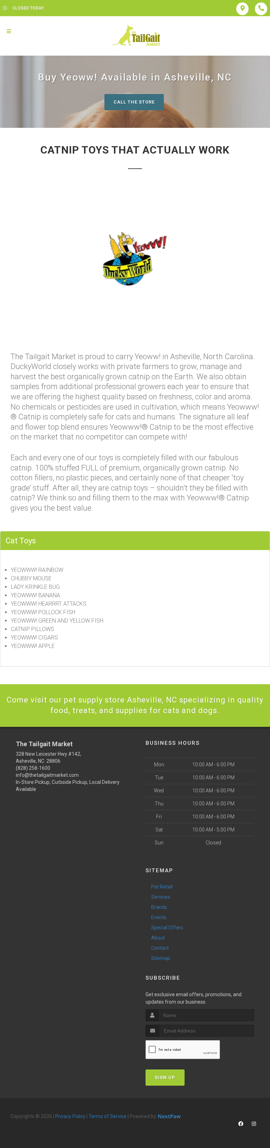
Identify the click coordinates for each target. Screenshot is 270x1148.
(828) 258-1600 (33, 768)
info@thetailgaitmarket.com (47, 775)
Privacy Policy (70, 1116)
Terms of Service (108, 1116)
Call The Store (134, 102)
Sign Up (165, 1077)
